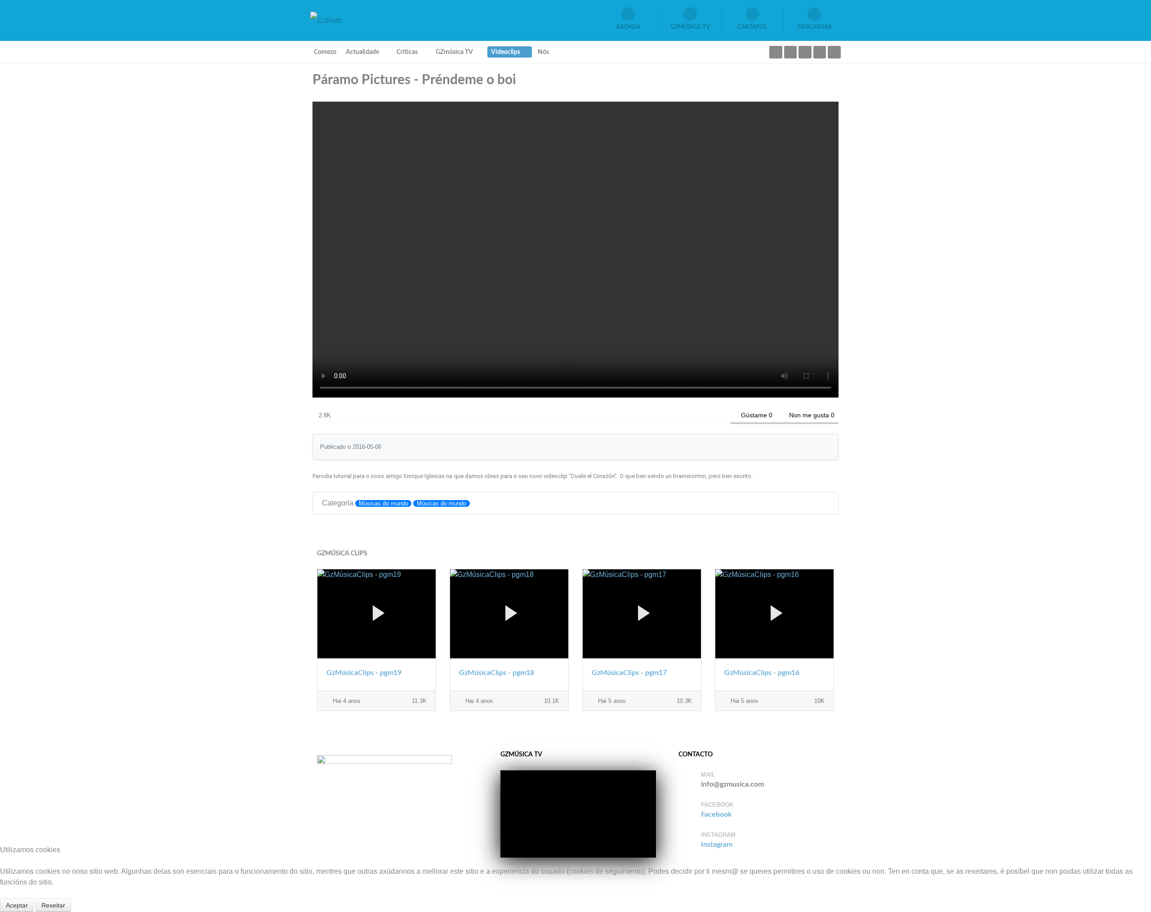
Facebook (716, 814)
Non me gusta (809, 415)
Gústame (754, 415)
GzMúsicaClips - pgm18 (496, 672)
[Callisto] (326, 20)
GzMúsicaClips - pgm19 (364, 672)
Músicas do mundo (383, 503)
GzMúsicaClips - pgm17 (629, 672)
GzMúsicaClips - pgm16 (761, 672)
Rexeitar (53, 905)
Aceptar (17, 905)
